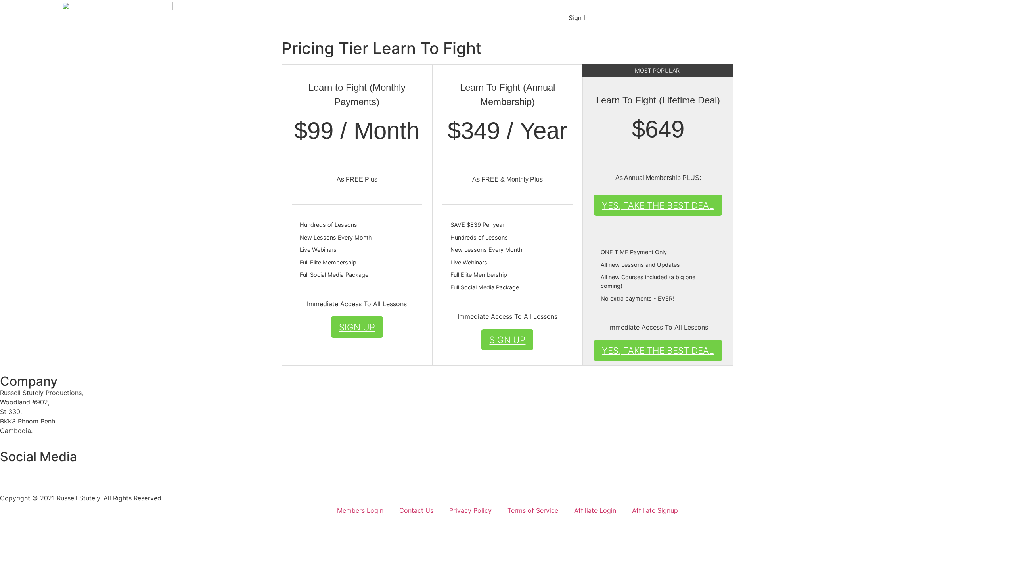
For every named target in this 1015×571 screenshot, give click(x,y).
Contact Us (416, 510)
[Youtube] (53, 473)
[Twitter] (32, 473)
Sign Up (357, 327)
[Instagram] (75, 473)
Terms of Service (533, 510)
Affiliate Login (595, 510)
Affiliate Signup (655, 510)
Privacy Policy (470, 510)
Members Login (360, 510)
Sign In (579, 18)
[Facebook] (10, 473)
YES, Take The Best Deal (658, 205)
